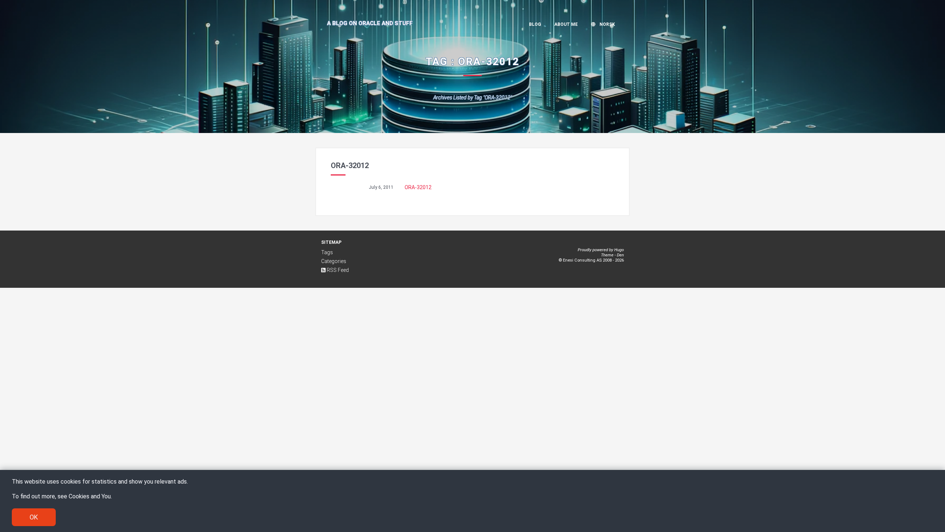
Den (620, 255)
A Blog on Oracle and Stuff (370, 23)
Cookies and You (90, 496)
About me (566, 24)
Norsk (606, 24)
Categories (333, 261)
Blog (535, 24)
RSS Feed (337, 270)
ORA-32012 (418, 187)
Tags (327, 252)
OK (34, 517)
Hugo (619, 250)
